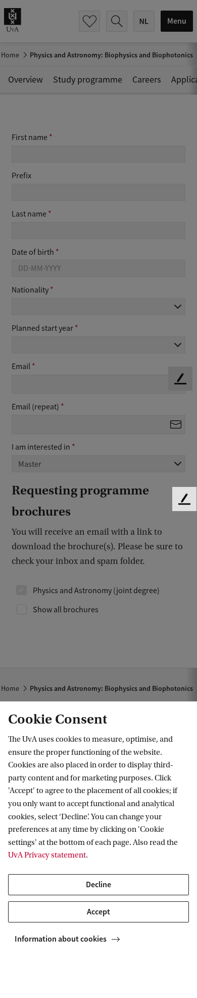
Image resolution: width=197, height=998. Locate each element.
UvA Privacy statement (47, 855)
